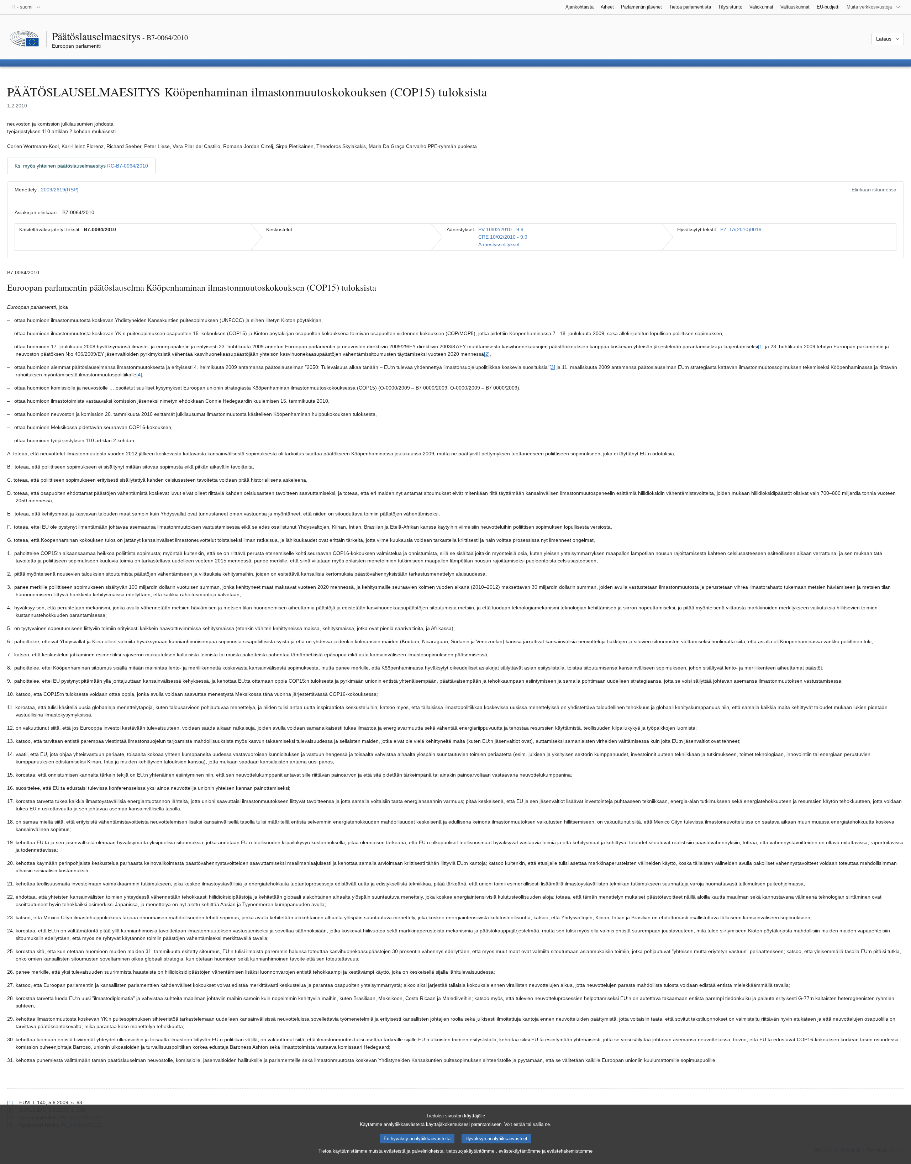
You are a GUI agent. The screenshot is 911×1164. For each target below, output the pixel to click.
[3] (552, 367)
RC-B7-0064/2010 (127, 166)
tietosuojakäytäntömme (470, 1151)
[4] (139, 374)
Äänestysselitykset (499, 244)
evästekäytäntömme (520, 1151)
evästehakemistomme (570, 1151)
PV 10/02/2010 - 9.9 (500, 229)
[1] (761, 346)
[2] (487, 354)
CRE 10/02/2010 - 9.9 (502, 237)
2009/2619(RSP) (60, 189)
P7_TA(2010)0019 (741, 229)
